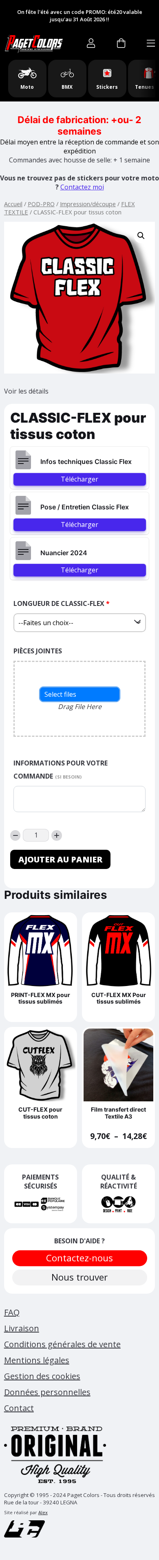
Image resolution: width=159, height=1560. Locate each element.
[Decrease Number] (15, 835)
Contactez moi (82, 186)
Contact (19, 1408)
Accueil (13, 204)
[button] (141, 235)
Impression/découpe (88, 204)
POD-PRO (41, 204)
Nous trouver (79, 1277)
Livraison (21, 1328)
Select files (60, 694)
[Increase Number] (56, 835)
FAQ (12, 1312)
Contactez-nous (79, 1258)
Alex (43, 1512)
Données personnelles (47, 1392)
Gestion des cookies (42, 1376)
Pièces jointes (37, 650)
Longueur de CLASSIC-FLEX (61, 603)
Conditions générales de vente (62, 1344)
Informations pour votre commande (60, 770)
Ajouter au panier (60, 859)
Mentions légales (36, 1360)
